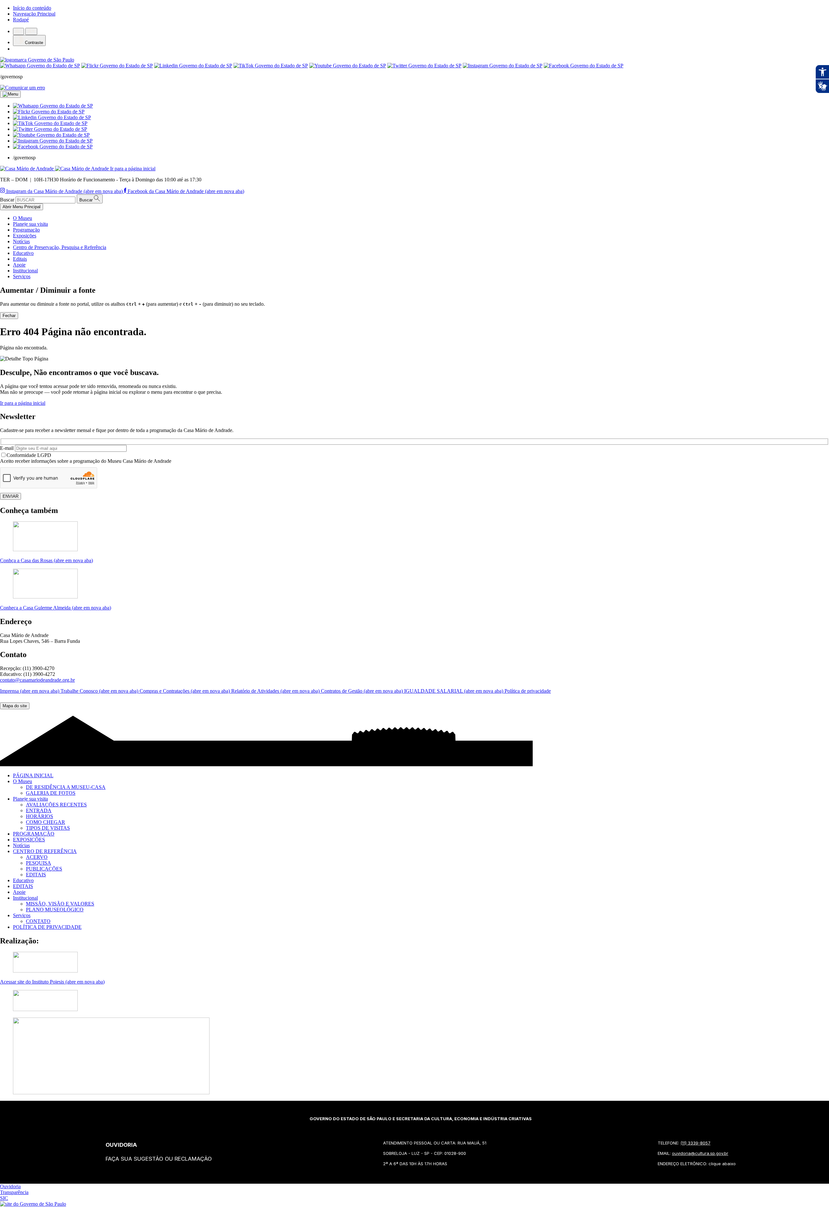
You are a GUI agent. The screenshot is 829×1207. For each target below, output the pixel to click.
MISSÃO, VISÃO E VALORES (60, 903)
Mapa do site (15, 705)
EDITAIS (36, 874)
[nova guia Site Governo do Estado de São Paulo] (37, 60)
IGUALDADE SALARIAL (454, 691)
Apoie (19, 265)
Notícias (21, 241)
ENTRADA (38, 810)
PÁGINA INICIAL (33, 775)
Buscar (7, 199)
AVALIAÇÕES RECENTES (56, 804)
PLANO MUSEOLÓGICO (55, 909)
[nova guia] (22, 87)
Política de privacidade (528, 691)
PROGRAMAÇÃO (33, 834)
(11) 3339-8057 (695, 1142)
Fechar (9, 315)
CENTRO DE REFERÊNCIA (45, 851)
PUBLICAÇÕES (44, 868)
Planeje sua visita (30, 224)
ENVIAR (10, 496)
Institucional (25, 270)
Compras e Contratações (185, 691)
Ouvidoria (10, 1186)
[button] (53, 105)
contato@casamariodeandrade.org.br (37, 680)
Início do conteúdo (32, 8)
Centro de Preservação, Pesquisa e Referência (59, 247)
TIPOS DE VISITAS (48, 828)
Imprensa (30, 691)
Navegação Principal (34, 14)
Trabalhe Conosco (100, 691)
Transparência (14, 1192)
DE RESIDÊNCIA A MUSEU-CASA (66, 787)
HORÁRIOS (39, 816)
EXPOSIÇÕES (29, 839)
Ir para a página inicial (22, 403)
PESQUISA (38, 863)
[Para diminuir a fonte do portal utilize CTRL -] (18, 31)
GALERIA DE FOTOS (50, 793)
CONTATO (38, 921)
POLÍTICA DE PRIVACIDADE (47, 927)
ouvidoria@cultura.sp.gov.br (700, 1153)
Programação (26, 230)
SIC (4, 1198)
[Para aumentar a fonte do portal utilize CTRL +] (31, 31)
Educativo (23, 253)
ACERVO (37, 857)
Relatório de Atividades (276, 691)
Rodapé (21, 19)
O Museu (22, 218)
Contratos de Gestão (362, 691)
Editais (20, 259)
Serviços (21, 276)
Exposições (24, 235)
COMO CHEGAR (45, 822)
